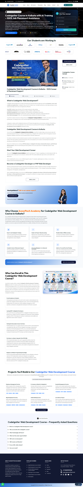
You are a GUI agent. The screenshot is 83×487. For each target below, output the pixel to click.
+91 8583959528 (67, 470)
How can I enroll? (12, 448)
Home (24, 5)
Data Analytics (30, 476)
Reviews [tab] (53, 96)
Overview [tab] (13, 96)
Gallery (48, 5)
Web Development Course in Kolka (34, 467)
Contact (53, 5)
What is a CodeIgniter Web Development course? (20, 426)
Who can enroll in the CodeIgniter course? (18, 429)
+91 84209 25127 (20, 1)
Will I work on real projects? (15, 438)
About (28, 5)
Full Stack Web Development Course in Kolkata (33, 470)
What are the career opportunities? (17, 435)
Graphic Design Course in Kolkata (34, 474)
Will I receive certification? (14, 442)
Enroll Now (32, 179)
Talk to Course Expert (41, 410)
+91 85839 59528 (10, 1)
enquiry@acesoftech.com (69, 472)
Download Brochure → (11, 32)
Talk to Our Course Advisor (68, 262)
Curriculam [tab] (26, 96)
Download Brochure (69, 61)
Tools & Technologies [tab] (40, 96)
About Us (48, 467)
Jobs (58, 5)
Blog (45, 5)
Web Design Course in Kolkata (33, 472)
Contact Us (49, 473)
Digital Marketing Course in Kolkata (34, 465)
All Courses (33, 5)
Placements (40, 5)
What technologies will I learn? (15, 432)
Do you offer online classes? (15, 445)
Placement (48, 469)
